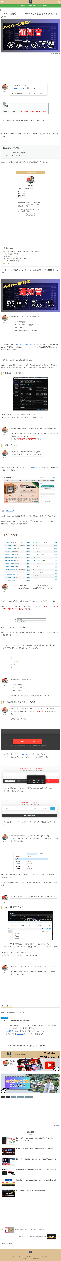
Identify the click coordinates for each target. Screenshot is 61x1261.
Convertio (25, 754)
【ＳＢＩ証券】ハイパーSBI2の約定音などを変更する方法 (22, 251)
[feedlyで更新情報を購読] (30, 214)
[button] (56, 625)
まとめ (7, 263)
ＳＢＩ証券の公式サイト (23, 344)
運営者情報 (45, 1256)
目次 (7, 248)
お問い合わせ (33, 1256)
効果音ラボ (34, 467)
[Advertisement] (30, 67)
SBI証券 (14, 1097)
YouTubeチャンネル (17, 88)
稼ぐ (8, 1097)
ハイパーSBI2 (29, 1097)
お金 (4, 1097)
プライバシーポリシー (20, 1256)
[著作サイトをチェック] (27, 214)
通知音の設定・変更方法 (12, 254)
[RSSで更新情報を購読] (33, 214)
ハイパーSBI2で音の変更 (12, 261)
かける (31, 186)
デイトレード (21, 1097)
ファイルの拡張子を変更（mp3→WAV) (15, 258)
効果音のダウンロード (11, 256)
